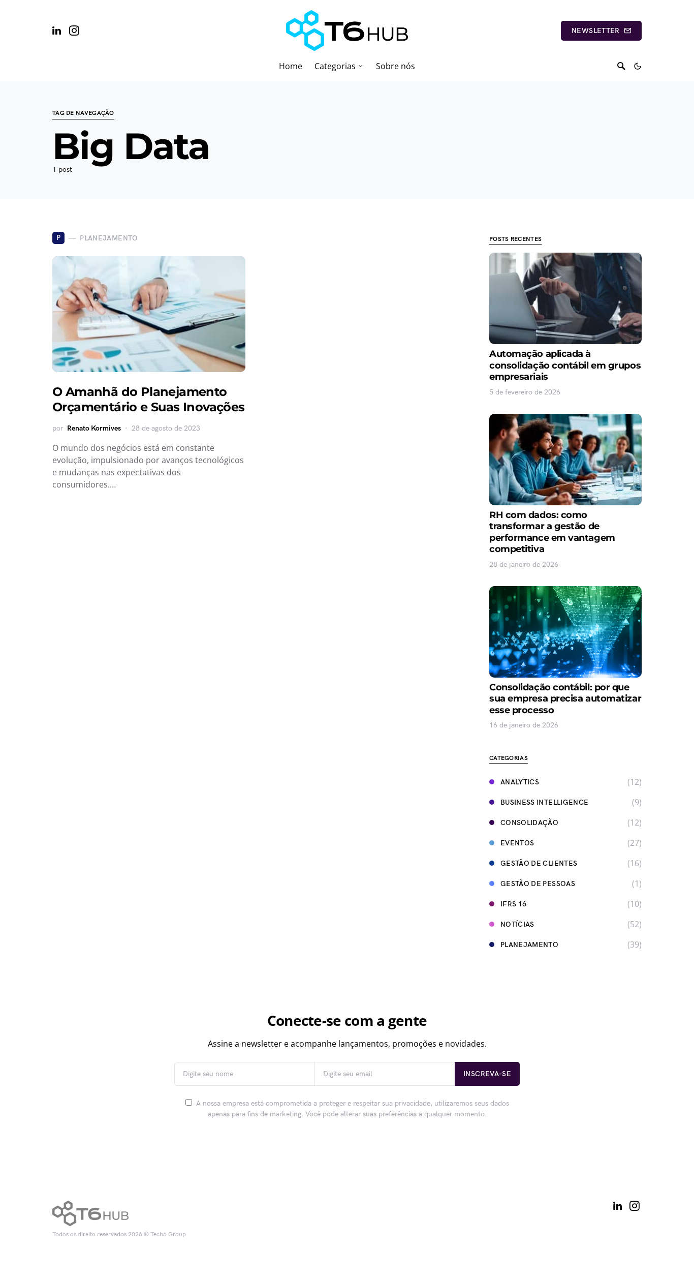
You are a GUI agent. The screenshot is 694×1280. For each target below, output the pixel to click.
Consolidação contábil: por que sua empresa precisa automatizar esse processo (565, 699)
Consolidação (529, 822)
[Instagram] (74, 30)
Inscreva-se (487, 1074)
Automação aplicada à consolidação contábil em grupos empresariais (565, 365)
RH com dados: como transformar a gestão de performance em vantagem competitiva (552, 532)
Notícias (517, 924)
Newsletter (596, 30)
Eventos (517, 843)
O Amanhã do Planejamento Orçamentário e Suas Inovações (148, 399)
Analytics (519, 782)
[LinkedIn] (56, 30)
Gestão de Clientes (538, 863)
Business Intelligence (544, 802)
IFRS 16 (513, 904)
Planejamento (529, 944)
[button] (638, 66)
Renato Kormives (94, 428)
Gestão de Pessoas (537, 883)
